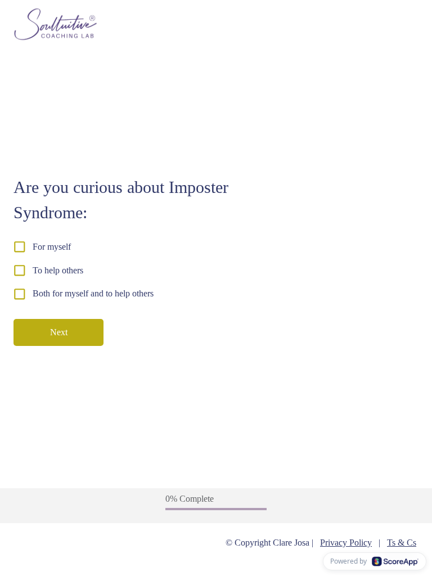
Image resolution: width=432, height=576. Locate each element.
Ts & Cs (401, 542)
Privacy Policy (346, 542)
